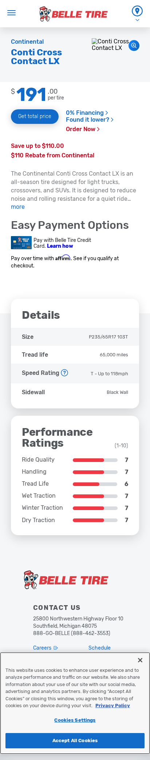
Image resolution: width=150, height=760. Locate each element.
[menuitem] (137, 13)
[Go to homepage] (74, 13)
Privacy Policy (112, 705)
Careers (42, 648)
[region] (75, 703)
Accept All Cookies (75, 740)
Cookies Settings (74, 720)
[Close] (140, 660)
